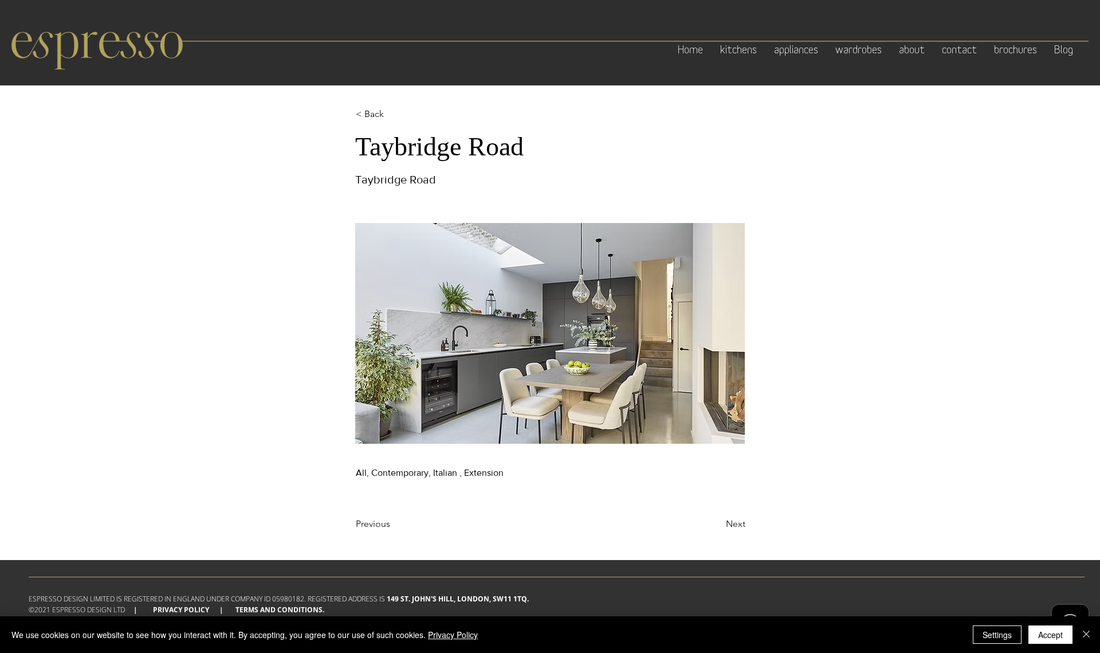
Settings (997, 634)
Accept (1050, 634)
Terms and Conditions (279, 610)
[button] (393, 114)
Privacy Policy (181, 610)
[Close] (1086, 634)
